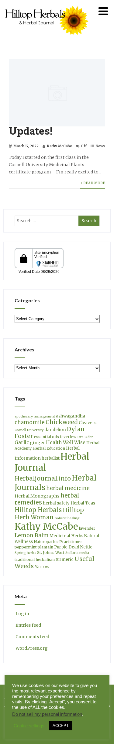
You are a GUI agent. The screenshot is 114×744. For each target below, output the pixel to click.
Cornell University (29, 430)
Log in (22, 613)
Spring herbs (25, 553)
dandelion (55, 429)
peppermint (26, 547)
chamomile (30, 422)
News (100, 146)
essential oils (46, 436)
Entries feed (28, 625)
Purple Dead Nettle (73, 547)
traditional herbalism (35, 559)
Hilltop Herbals (38, 510)
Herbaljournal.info (43, 478)
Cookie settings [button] (29, 725)
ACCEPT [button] (61, 725)
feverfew (68, 436)
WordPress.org (32, 648)
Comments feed (32, 636)
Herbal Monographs (37, 496)
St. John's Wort (50, 552)
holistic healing (67, 518)
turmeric (65, 559)
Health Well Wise (65, 442)
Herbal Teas (83, 503)
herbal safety (56, 503)
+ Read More (92, 183)
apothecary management (35, 416)
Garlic (22, 442)
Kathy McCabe (59, 146)
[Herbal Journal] (47, 38)
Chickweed (62, 422)
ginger (37, 442)
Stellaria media (77, 553)
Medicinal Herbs (66, 535)
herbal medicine (68, 488)
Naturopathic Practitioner (58, 541)
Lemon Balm (32, 535)
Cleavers (87, 422)
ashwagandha (70, 416)
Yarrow (42, 566)
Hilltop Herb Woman (49, 513)
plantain (45, 547)
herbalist (51, 458)
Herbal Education (49, 448)
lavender (87, 528)
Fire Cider (85, 437)
